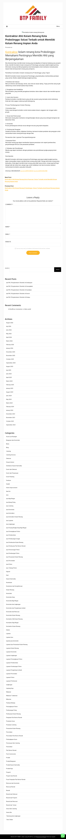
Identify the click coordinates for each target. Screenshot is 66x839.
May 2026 (9, 333)
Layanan (8, 633)
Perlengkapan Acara (11, 739)
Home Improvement (11, 487)
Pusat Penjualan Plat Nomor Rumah (15, 779)
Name (7, 227)
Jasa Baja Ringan (10, 498)
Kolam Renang (10, 590)
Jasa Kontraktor (10, 513)
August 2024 (9, 392)
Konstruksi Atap (10, 597)
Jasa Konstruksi (10, 509)
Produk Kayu (9, 768)
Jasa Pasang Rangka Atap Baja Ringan (16, 527)
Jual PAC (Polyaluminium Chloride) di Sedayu (18, 297)
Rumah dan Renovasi (11, 801)
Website (8, 241)
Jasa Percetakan (10, 560)
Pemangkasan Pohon (12, 706)
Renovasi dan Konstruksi (12, 783)
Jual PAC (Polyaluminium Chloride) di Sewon (18, 293)
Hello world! (27, 309)
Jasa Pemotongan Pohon (13, 549)
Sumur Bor (9, 812)
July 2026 (8, 326)
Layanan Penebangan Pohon (13, 666)
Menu (58, 26)
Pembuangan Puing (11, 710)
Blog (7, 447)
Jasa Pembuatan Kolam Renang (14, 542)
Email (7, 234)
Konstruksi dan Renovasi (12, 611)
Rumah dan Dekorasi (11, 794)
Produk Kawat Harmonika (13, 765)
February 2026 (10, 344)
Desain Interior (10, 462)
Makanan (8, 692)
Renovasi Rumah (10, 787)
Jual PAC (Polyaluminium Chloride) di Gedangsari (19, 282)
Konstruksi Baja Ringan (12, 600)
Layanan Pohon (10, 677)
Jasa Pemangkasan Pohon (13, 531)
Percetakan (9, 732)
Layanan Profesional (11, 681)
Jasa (7, 495)
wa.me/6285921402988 (40, 171)
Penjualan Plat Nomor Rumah (14, 717)
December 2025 (10, 352)
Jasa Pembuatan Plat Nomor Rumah (16, 546)
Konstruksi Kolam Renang (13, 615)
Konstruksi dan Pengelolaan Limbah (15, 608)
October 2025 (10, 359)
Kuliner (8, 630)
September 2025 (11, 363)
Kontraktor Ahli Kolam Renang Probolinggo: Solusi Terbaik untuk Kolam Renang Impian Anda (32, 188)
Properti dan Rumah (11, 776)
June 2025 (9, 374)
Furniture (8, 480)
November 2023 (10, 417)
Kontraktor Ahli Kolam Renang (14, 619)
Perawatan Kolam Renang (13, 728)
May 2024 (9, 399)
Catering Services (11, 455)
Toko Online (9, 819)
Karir (7, 575)
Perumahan (9, 746)
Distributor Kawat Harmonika (14, 465)
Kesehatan (9, 582)
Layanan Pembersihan (12, 662)
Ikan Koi (8, 491)
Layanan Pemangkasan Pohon (14, 659)
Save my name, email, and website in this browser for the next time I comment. (33, 248)
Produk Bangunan (11, 761)
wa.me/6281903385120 (26, 171)
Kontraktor (11, 51)
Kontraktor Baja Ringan (12, 622)
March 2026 (9, 341)
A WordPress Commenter (15, 309)
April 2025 (9, 377)
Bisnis (7, 444)
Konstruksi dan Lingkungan (13, 604)
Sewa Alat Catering (11, 808)
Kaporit (8, 571)
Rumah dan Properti (11, 797)
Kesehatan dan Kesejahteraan (14, 586)
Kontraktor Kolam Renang (13, 626)
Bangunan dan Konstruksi (13, 440)
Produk (8, 757)
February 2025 (10, 384)
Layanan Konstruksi (11, 652)
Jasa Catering (9, 506)
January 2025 (9, 388)
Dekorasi (8, 458)
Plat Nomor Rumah (11, 750)
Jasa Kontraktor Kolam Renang (14, 517)
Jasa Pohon (9, 564)
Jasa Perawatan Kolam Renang (14, 557)
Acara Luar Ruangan (11, 436)
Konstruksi (9, 593)
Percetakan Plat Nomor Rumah (14, 735)
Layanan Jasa (9, 637)
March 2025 (9, 381)
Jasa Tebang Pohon (11, 568)
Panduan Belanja (10, 703)
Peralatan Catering (11, 725)
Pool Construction (11, 754)
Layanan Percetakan (11, 673)
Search (7, 268)
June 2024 (9, 395)
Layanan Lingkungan (11, 655)
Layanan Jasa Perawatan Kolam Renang (16, 644)
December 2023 (10, 414)
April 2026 (9, 337)
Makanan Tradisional (11, 695)
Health (8, 484)
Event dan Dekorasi (11, 469)
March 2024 (9, 403)
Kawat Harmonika (11, 579)
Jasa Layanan (9, 520)
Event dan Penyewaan (12, 473)
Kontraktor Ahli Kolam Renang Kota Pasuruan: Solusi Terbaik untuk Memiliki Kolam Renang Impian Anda (31, 179)
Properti (8, 772)
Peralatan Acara (10, 721)
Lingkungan (9, 684)
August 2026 (9, 322)
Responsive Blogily (41, 836)
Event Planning (10, 476)
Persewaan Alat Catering (13, 743)
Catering (8, 451)
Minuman (8, 699)
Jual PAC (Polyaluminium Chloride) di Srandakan (19, 290)
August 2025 (9, 366)
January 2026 (9, 348)
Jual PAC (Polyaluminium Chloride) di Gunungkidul (19, 286)
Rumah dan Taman (11, 805)
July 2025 (8, 370)
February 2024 (10, 406)
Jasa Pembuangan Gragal (13, 539)
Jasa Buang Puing (10, 502)
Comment (9, 204)
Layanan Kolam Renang (12, 648)
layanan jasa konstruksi (12, 641)
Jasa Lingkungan (10, 524)
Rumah (8, 790)
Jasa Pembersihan (11, 535)
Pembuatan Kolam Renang (13, 714)
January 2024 (9, 410)
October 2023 (10, 421)
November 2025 (10, 355)
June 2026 (9, 330)
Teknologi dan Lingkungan (13, 816)
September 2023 (10, 425)
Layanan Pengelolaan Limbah (14, 670)
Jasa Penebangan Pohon (12, 553)
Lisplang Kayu (10, 688)
